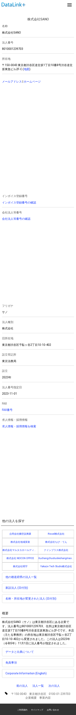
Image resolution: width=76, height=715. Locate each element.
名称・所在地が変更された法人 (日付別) (30, 598)
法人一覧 (38, 685)
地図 (26, 69)
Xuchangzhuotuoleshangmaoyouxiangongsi (56, 558)
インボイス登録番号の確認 (19, 202)
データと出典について (19, 651)
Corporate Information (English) (26, 673)
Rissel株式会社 (56, 533)
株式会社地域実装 (20, 542)
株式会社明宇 (20, 566)
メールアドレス (12, 81)
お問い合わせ (53, 710)
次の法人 (54, 685)
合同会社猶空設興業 (20, 533)
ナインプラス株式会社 (56, 550)
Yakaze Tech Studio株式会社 (56, 566)
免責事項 (11, 662)
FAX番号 (7, 409)
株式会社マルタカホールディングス (20, 550)
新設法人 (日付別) (16, 587)
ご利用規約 (22, 710)
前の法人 (22, 685)
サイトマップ (37, 710)
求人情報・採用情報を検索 (19, 426)
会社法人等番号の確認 (16, 218)
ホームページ (32, 81)
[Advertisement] (30, 113)
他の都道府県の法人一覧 (21, 577)
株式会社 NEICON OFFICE (20, 558)
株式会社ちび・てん (56, 542)
